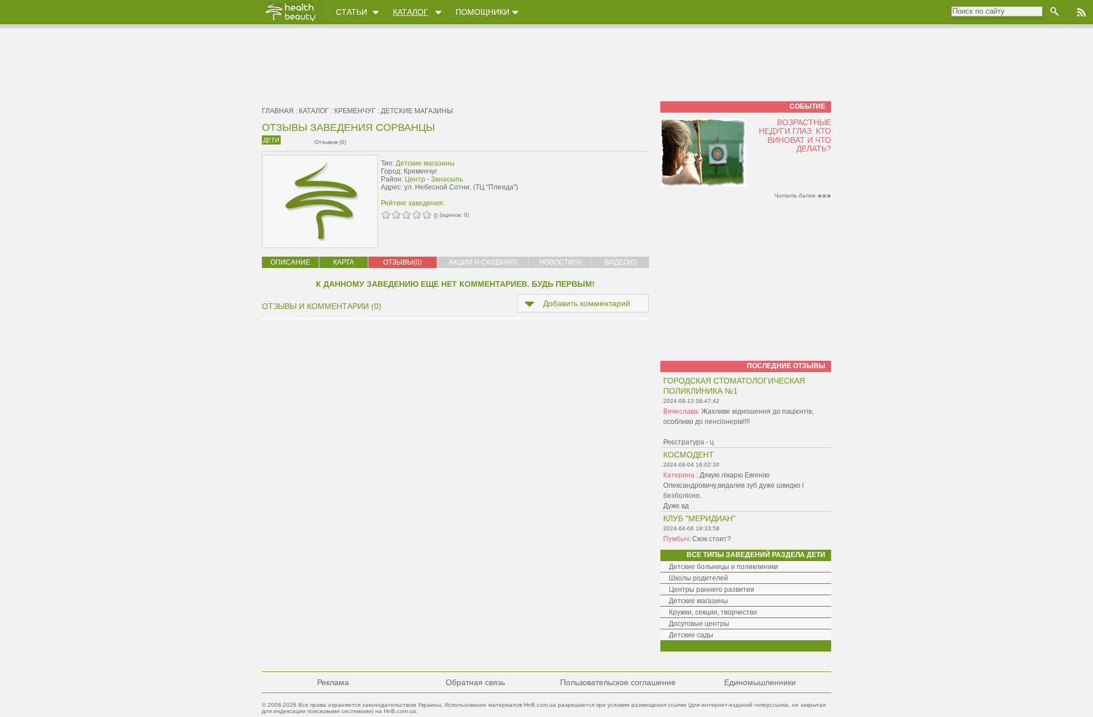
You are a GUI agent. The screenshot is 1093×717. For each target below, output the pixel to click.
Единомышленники (760, 682)
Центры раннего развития (711, 590)
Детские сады (691, 635)
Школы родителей (698, 578)
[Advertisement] (577, 180)
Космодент (688, 454)
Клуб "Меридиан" (699, 518)
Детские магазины (417, 111)
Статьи (351, 12)
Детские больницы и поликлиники (723, 567)
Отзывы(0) (402, 262)
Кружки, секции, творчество (713, 612)
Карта (343, 262)
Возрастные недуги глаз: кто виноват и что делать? (795, 135)
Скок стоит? (711, 539)
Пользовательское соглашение (618, 682)
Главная (278, 111)
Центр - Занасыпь (434, 179)
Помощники (482, 12)
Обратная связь (475, 682)
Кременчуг (355, 111)
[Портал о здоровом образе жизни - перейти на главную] (290, 21)
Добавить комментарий (586, 303)
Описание (290, 262)
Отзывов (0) (330, 142)
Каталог (410, 12)
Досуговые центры (699, 624)
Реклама (333, 682)
